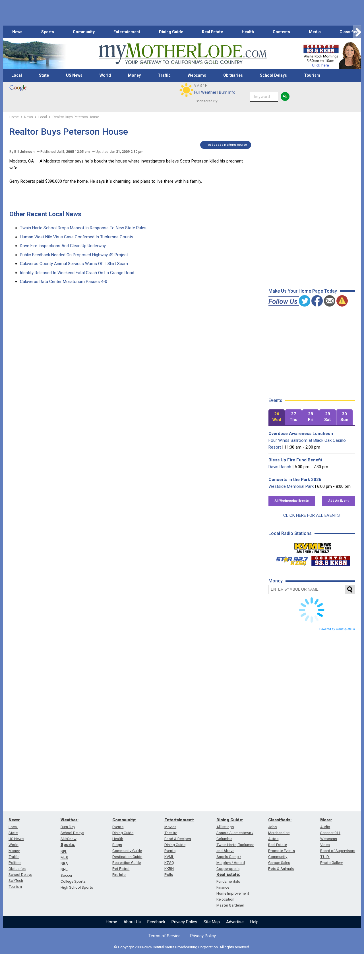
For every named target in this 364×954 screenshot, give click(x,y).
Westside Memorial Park (291, 486)
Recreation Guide (126, 863)
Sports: (68, 844)
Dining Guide (171, 32)
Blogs (117, 845)
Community (84, 32)
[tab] (276, 417)
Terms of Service (164, 935)
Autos (273, 839)
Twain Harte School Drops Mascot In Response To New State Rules (83, 227)
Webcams (197, 75)
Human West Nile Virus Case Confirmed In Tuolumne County (76, 236)
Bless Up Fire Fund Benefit (295, 460)
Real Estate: (228, 874)
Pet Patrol (120, 868)
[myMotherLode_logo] (182, 54)
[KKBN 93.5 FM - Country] (330, 559)
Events (117, 827)
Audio (325, 827)
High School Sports (77, 887)
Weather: (69, 819)
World (105, 75)
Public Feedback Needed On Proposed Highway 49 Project (74, 254)
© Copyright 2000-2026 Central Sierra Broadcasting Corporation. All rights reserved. (182, 947)
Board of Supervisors (337, 851)
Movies (170, 827)
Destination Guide (127, 857)
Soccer (66, 875)
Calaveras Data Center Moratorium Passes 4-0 (63, 281)
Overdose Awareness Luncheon (300, 433)
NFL (64, 851)
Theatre (170, 833)
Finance (222, 887)
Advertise (235, 921)
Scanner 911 (330, 833)
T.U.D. (325, 857)
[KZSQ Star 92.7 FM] (289, 559)
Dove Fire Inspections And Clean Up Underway (63, 245)
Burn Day (68, 827)
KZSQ (169, 863)
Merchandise (278, 833)
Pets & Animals (281, 868)
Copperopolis (227, 868)
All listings (225, 827)
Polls (168, 874)
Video (325, 845)
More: (326, 819)
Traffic (164, 75)
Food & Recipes (177, 839)
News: (14, 819)
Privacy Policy (184, 921)
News (17, 32)
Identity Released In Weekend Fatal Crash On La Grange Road (77, 272)
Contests (281, 32)
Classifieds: (279, 819)
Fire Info (119, 874)
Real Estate (212, 32)
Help (254, 921)
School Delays (273, 75)
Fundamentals (228, 881)
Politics (15, 863)
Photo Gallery (331, 863)
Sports (47, 32)
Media (315, 32)
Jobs (272, 827)
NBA (64, 863)
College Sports (73, 881)
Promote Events (281, 851)
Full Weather (205, 92)
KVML (169, 857)
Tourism (312, 75)
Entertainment (126, 32)
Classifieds (350, 32)
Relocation (225, 899)
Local (16, 75)
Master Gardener (230, 905)
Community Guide (127, 851)
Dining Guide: (229, 819)
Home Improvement (232, 893)
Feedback (156, 921)
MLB (64, 857)
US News (74, 75)
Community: (124, 819)
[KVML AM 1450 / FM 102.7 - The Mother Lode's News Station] (312, 546)
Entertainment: (179, 819)
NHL (64, 869)
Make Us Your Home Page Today (302, 291)
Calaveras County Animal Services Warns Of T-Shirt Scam (74, 263)
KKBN (169, 868)
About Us (132, 921)
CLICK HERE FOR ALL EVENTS (311, 515)
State (44, 75)
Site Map (212, 921)
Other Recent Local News (45, 214)
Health (248, 32)
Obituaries (233, 75)
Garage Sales (279, 863)
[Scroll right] (357, 32)
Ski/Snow (68, 839)
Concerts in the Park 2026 (294, 479)
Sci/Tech (16, 880)
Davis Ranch (279, 466)
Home (111, 921)
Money (134, 75)
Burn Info (227, 92)
